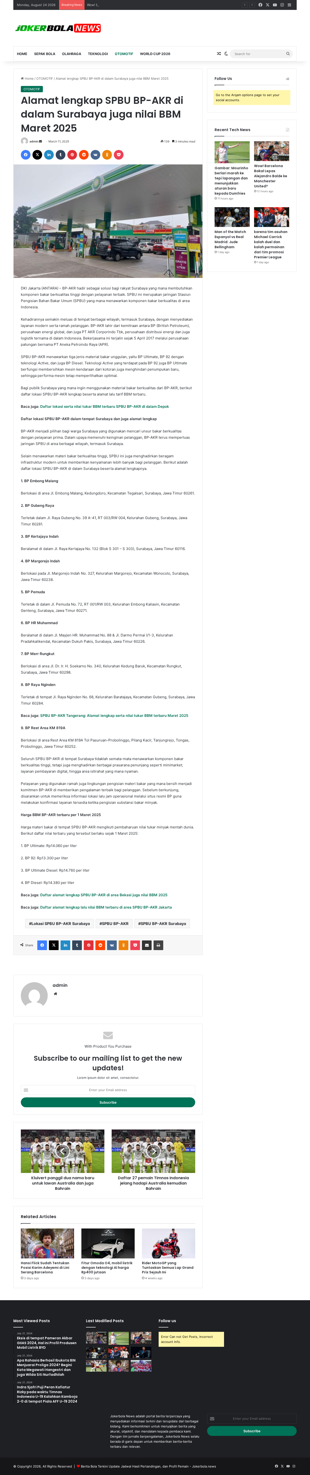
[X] (37, 155)
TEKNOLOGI (98, 54)
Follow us (167, 1320)
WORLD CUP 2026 (155, 54)
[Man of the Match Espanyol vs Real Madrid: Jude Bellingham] (232, 217)
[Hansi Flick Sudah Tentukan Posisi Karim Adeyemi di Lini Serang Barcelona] (47, 1243)
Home (22, 54)
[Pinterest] (72, 155)
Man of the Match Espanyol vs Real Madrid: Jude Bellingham (230, 239)
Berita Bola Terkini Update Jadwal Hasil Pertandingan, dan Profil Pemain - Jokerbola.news (148, 1466)
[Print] (158, 945)
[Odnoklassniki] (107, 155)
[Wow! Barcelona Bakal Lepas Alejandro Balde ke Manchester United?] (271, 151)
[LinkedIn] (49, 155)
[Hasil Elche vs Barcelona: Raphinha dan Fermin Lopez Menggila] (96, 1337)
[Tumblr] (60, 155)
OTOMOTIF (124, 54)
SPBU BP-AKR (115, 923)
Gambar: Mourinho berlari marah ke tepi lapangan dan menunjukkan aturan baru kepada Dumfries (231, 181)
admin (34, 141)
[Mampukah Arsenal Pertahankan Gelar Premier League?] (141, 1366)
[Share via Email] (147, 945)
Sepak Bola (44, 54)
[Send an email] (40, 141)
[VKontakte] (95, 155)
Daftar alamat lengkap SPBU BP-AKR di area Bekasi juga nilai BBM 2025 (103, 895)
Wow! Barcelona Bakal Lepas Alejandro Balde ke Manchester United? (139, 5)
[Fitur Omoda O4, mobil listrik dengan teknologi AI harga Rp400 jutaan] (108, 1243)
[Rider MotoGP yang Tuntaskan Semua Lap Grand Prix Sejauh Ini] (168, 1243)
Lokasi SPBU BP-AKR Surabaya (60, 923)
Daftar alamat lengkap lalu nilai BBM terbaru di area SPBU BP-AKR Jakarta (106, 907)
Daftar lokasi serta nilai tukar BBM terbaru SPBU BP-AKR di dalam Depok (104, 406)
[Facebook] (26, 155)
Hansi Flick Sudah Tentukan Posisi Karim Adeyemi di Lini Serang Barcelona (45, 1268)
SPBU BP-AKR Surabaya (163, 923)
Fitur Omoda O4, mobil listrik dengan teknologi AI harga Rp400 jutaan (106, 1268)
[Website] (55, 994)
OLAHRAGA (71, 54)
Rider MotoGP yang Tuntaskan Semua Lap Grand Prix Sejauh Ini (168, 1268)
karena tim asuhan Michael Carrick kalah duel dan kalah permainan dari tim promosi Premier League (270, 244)
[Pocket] (119, 155)
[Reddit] (84, 155)
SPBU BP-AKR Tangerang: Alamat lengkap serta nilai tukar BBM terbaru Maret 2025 (114, 715)
